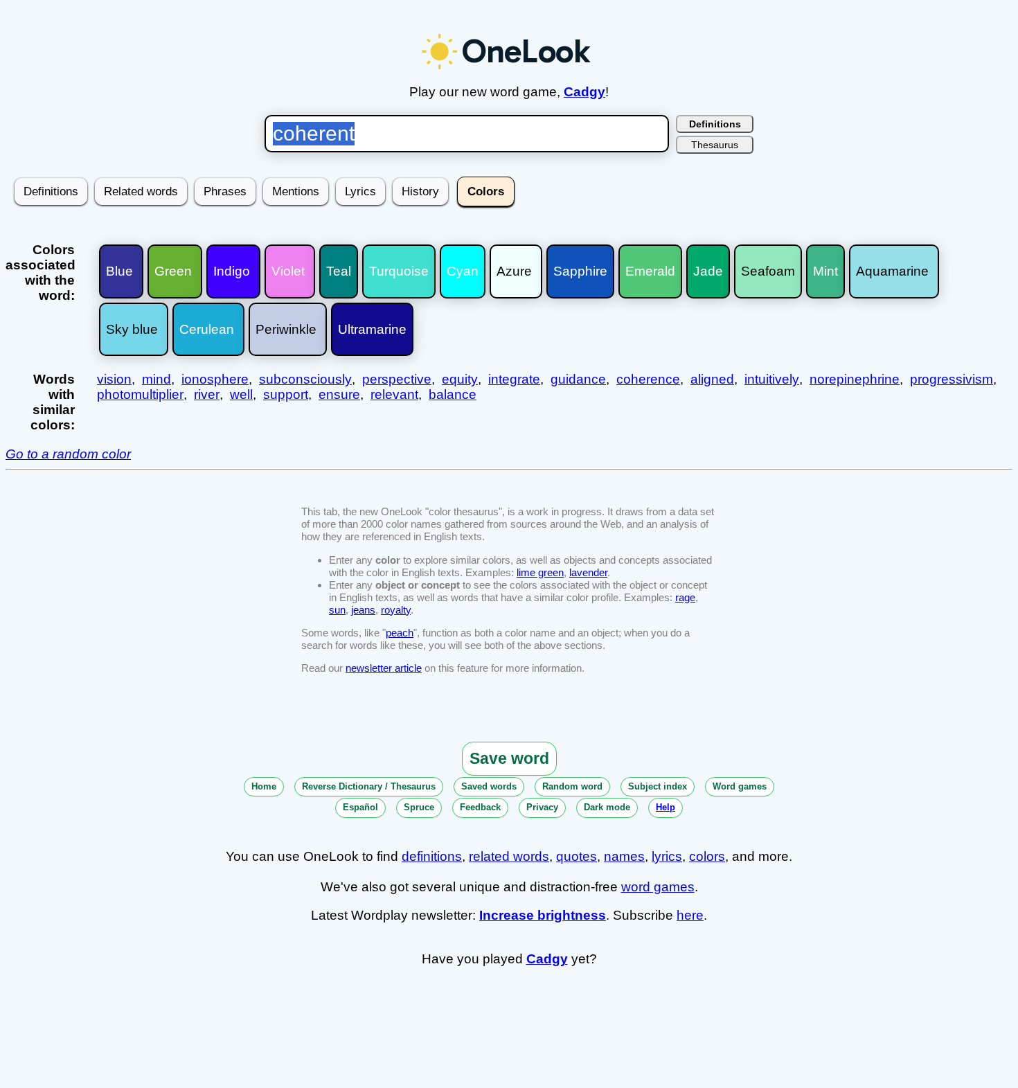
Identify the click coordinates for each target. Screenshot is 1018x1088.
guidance (578, 379)
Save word (509, 758)
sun (337, 610)
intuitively (771, 379)
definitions (432, 856)
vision (114, 379)
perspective (396, 379)
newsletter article (384, 668)
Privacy (542, 807)
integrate (514, 379)
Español (360, 807)
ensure (339, 394)
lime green (540, 572)
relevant (394, 394)
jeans (363, 610)
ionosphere (215, 379)
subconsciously (305, 379)
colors (707, 856)
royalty (396, 610)
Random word (572, 786)
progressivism (951, 379)
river (207, 394)
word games (658, 887)
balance (452, 394)
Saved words (489, 786)
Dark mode (607, 807)
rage (685, 597)
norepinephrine (855, 379)
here (690, 915)
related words (509, 856)
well (241, 394)
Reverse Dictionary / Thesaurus (369, 786)
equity (460, 379)
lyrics (667, 856)
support (285, 394)
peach (399, 633)
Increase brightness (542, 915)
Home (263, 786)
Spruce (419, 807)
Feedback (480, 807)
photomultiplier (140, 394)
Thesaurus (714, 144)
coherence (648, 379)
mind (156, 379)
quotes (576, 856)
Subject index (657, 786)
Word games (740, 786)
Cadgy (584, 91)
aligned (712, 379)
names (624, 856)
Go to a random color (68, 454)
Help (665, 807)
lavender (588, 572)
